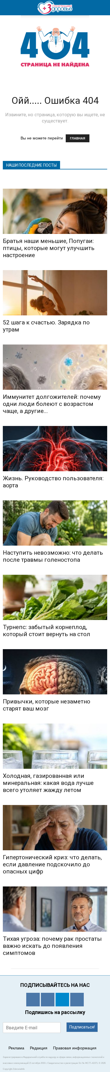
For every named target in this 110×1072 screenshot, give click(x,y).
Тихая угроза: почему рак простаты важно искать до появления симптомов (52, 945)
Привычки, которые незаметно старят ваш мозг (46, 705)
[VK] (47, 999)
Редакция (38, 1048)
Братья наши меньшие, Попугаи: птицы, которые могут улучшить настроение (48, 248)
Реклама (16, 1048)
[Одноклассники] (33, 999)
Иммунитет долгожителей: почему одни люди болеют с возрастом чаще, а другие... (52, 403)
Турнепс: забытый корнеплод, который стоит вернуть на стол (46, 631)
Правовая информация (74, 1048)
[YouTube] (77, 999)
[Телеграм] (62, 999)
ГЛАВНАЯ (77, 138)
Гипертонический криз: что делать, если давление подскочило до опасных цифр (52, 864)
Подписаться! (82, 1027)
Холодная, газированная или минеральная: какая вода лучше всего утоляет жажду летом (48, 782)
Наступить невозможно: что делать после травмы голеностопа (53, 556)
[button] (102, 7)
